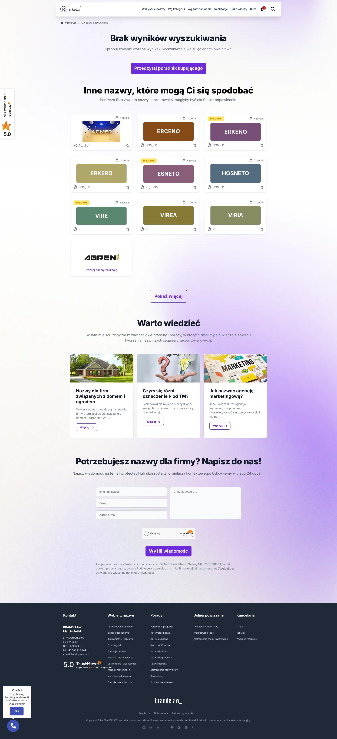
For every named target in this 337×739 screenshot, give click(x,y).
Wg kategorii (176, 9)
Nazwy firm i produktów (120, 626)
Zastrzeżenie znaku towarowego (210, 639)
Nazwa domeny (158, 663)
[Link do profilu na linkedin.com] (165, 727)
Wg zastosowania (200, 9)
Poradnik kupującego (161, 626)
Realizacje (221, 9)
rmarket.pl (70, 22)
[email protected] (124, 473)
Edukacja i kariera (116, 651)
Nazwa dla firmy (159, 651)
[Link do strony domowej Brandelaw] (168, 701)
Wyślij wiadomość (168, 551)
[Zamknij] (31, 686)
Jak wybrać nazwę (160, 632)
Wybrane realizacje (246, 639)
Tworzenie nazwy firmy (205, 626)
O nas (239, 626)
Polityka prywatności (183, 713)
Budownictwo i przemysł (120, 639)
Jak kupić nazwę (159, 639)
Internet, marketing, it (118, 670)
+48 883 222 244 (76, 650)
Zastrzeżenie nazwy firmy (164, 670)
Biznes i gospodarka (118, 632)
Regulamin (144, 713)
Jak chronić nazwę (160, 645)
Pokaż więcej (168, 296)
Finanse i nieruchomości (120, 657)
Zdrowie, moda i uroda (119, 682)
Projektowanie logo (203, 632)
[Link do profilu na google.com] (179, 727)
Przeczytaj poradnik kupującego (168, 68)
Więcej (84, 427)
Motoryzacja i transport (119, 676)
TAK (16, 710)
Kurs (253, 9)
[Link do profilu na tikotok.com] (158, 727)
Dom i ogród (114, 645)
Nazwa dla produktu (161, 657)
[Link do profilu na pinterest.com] (186, 727)
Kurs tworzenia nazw (161, 682)
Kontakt (240, 632)
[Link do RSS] (193, 727)
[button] (13, 726)
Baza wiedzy (238, 9)
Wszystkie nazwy (153, 9)
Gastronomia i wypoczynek (121, 663)
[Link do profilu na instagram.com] (151, 727)
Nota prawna (161, 713)
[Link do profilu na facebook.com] (144, 727)
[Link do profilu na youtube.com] (172, 727)
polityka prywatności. (140, 572)
